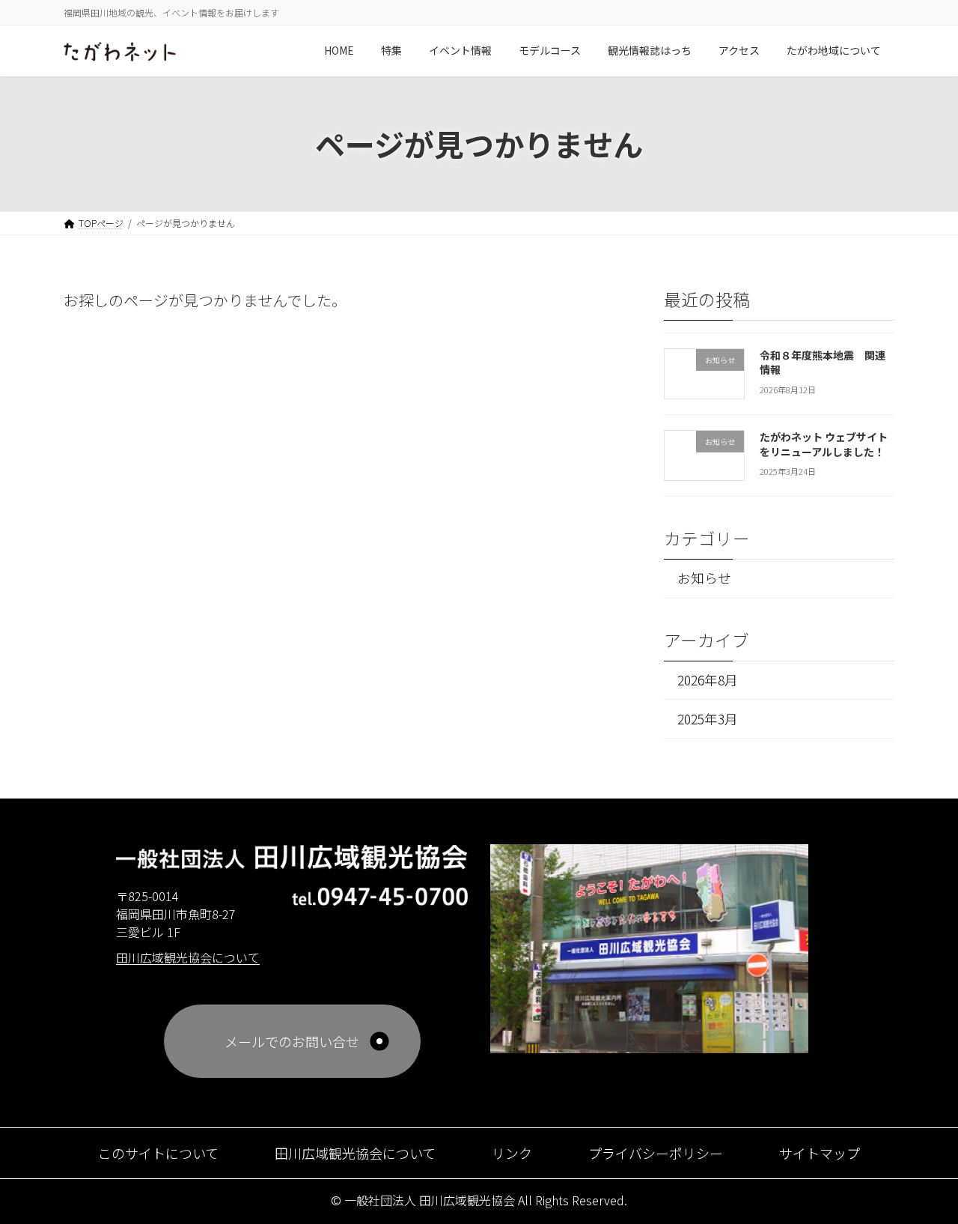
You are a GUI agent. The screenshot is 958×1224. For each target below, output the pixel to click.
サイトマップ (819, 1153)
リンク (512, 1153)
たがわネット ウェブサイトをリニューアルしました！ (824, 444)
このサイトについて (158, 1153)
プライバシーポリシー (655, 1153)
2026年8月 (707, 679)
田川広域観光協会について (355, 1153)
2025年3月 (707, 718)
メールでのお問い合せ (292, 1041)
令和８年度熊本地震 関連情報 (822, 362)
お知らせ (704, 578)
